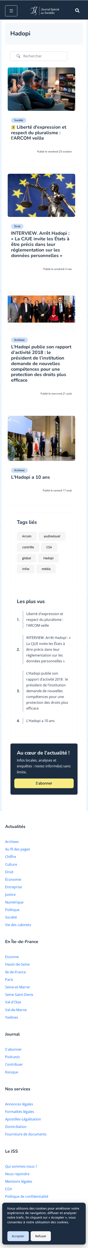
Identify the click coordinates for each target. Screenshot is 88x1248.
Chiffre (10, 856)
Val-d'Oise (13, 1002)
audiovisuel (52, 536)
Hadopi (48, 558)
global (26, 558)
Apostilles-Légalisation (23, 1119)
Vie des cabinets (18, 924)
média (46, 569)
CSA (49, 547)
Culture (11, 864)
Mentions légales (18, 1181)
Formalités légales (19, 1111)
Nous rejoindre (17, 1174)
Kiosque (11, 1072)
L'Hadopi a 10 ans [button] (30, 477)
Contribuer (14, 1064)
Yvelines (11, 1017)
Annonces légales (19, 1104)
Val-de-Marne (16, 1009)
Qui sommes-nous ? (21, 1166)
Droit (17, 226)
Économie (13, 879)
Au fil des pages (17, 849)
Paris (9, 979)
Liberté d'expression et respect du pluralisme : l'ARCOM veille (44, 619)
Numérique (14, 902)
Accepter (18, 1236)
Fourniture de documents (26, 1134)
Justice (10, 894)
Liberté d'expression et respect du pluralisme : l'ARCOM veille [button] (38, 133)
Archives (19, 340)
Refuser (40, 1236)
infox (25, 569)
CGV (8, 1189)
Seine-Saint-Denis (19, 994)
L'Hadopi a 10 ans (40, 720)
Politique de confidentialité (26, 1196)
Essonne (12, 956)
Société (18, 120)
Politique (12, 909)
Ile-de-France (15, 972)
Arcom (26, 536)
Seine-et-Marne (17, 987)
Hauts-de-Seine (17, 964)
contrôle (28, 547)
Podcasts (12, 1056)
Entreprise (13, 887)
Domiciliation (15, 1126)
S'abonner (13, 1049)
